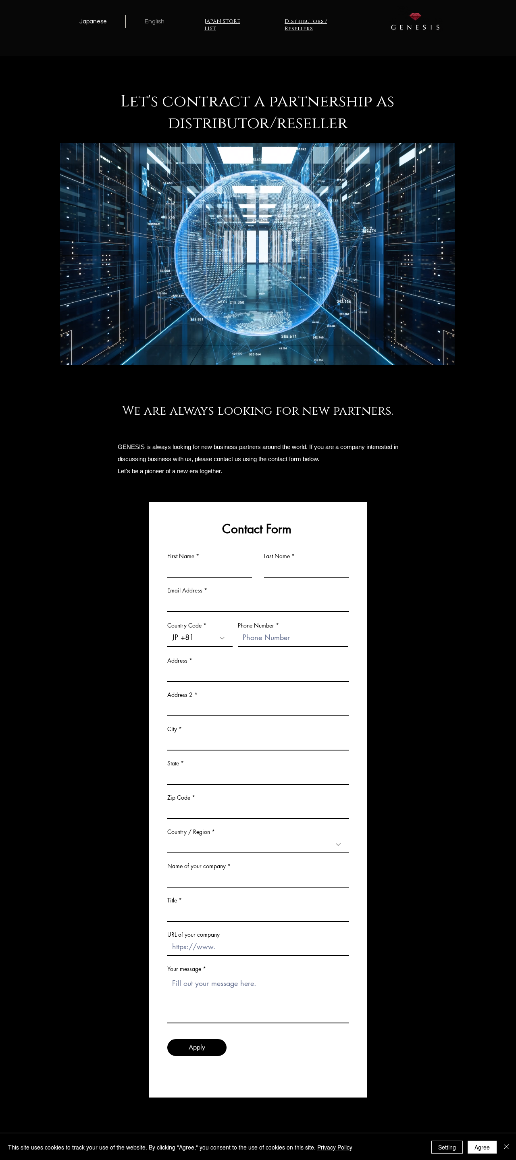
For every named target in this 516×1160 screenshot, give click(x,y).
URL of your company (193, 935)
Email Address (184, 590)
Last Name (277, 556)
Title (172, 900)
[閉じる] (506, 1147)
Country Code (184, 625)
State (173, 763)
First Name (180, 556)
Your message (184, 969)
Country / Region (188, 832)
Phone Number (256, 625)
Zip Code (178, 797)
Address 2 (180, 695)
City (172, 729)
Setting (447, 1147)
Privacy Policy (334, 1147)
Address (177, 660)
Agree (482, 1147)
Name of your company (196, 866)
